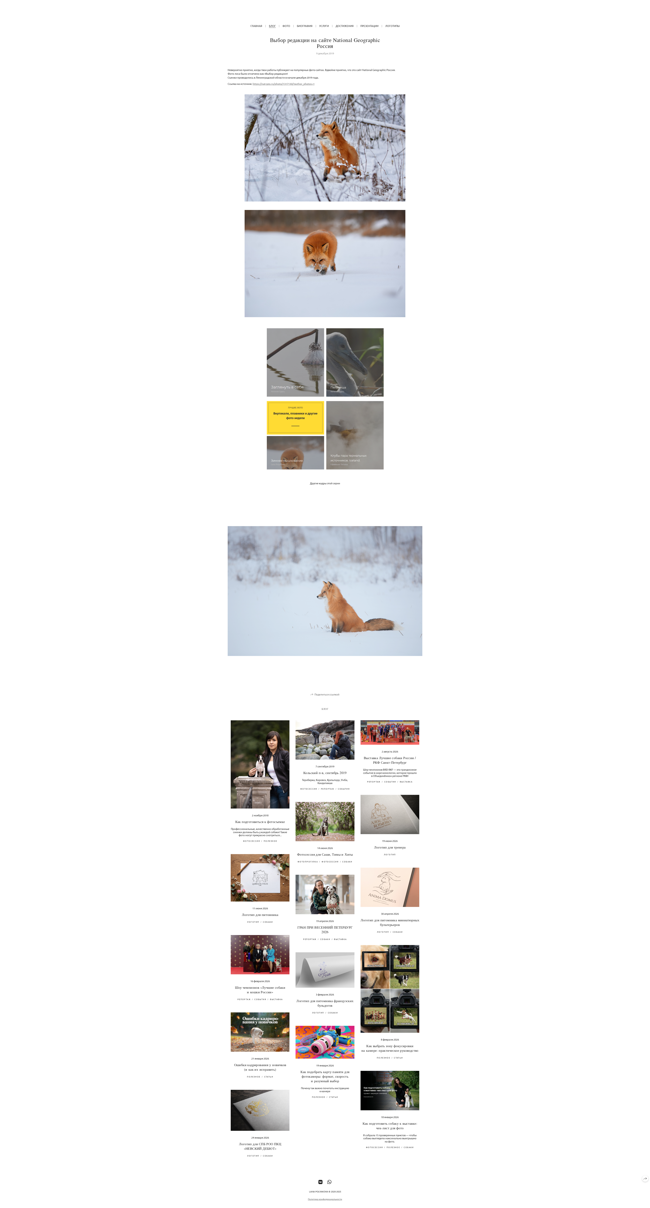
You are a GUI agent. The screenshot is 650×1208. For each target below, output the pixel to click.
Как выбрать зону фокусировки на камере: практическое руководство (389, 1048)
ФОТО (286, 25)
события (344, 788)
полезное (270, 841)
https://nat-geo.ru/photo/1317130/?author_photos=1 (284, 83)
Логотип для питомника (260, 914)
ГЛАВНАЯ (256, 25)
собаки (347, 861)
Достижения (345, 25)
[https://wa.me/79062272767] (329, 1182)
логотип (390, 854)
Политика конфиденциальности (325, 1199)
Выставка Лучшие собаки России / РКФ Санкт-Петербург (390, 760)
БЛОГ (272, 25)
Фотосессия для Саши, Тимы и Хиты (325, 854)
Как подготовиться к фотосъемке (260, 821)
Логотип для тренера (390, 847)
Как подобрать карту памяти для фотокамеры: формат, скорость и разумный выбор (324, 1076)
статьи (398, 1057)
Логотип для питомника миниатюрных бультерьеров (390, 922)
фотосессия (251, 841)
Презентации (369, 25)
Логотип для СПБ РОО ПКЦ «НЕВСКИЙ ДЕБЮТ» (260, 1146)
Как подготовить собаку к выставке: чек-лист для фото (390, 1125)
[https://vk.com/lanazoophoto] (320, 1182)
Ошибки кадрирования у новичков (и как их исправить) (260, 1067)
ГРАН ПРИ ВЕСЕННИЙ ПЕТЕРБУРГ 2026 (325, 929)
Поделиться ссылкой (327, 694)
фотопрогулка (308, 861)
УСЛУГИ (324, 25)
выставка (406, 781)
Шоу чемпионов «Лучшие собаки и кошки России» (260, 989)
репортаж (327, 788)
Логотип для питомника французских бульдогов (324, 1003)
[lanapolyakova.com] (325, 12)
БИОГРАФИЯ (304, 25)
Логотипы (392, 25)
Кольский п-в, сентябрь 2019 (325, 772)
